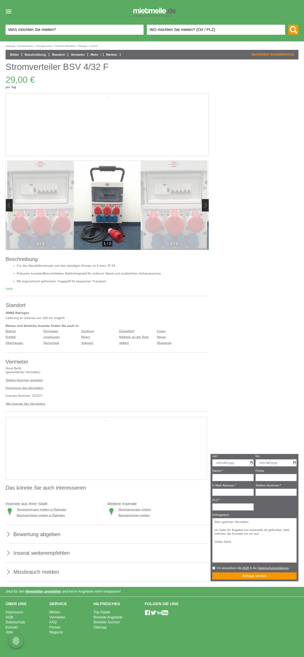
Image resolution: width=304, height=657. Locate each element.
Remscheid (51, 343)
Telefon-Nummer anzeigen (24, 380)
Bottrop (11, 331)
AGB (245, 568)
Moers (85, 337)
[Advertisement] (107, 129)
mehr (9, 288)
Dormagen (50, 331)
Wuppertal (164, 343)
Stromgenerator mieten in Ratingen (41, 509)
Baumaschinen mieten (134, 515)
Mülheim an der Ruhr (134, 337)
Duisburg (87, 331)
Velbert (124, 343)
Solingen (87, 343)
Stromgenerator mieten (134, 509)
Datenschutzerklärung (273, 568)
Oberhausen (14, 343)
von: (215, 456)
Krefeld (11, 337)
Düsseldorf (126, 331)
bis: (257, 456)
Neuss (161, 337)
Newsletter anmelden (43, 591)
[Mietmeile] (154, 13)
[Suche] (293, 30)
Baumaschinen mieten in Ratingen (41, 515)
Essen (161, 331)
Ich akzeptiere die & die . (253, 568)
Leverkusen (51, 337)
